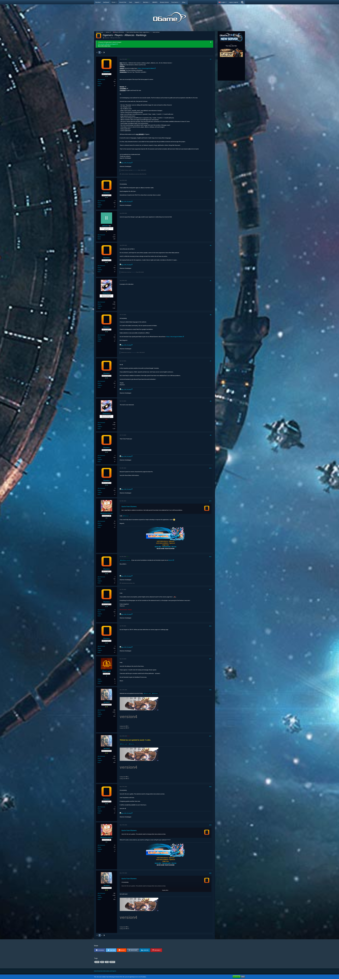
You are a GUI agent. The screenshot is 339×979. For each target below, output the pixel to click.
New (102, 962)
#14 (210, 626)
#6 (210, 314)
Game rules (158, 546)
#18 (210, 786)
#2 (210, 180)
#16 (210, 689)
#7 (210, 361)
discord (170, 560)
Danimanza (135, 170)
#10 (210, 468)
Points (99, 81)
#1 (210, 59)
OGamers (107, 37)
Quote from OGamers (129, 506)
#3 (210, 213)
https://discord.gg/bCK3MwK (146, 68)
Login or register (233, 2)
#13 (210, 589)
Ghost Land (148, 693)
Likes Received (101, 79)
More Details (236, 976)
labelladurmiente (125, 560)
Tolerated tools (166, 546)
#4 (210, 245)
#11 (210, 501)
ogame (97, 962)
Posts (99, 85)
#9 (210, 435)
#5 (210, 280)
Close (243, 976)
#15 (210, 659)
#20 (210, 873)
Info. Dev (174, 546)
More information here (104, 46)
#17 (210, 736)
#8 (210, 401)
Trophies (100, 83)
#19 (210, 825)
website (112, 962)
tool (106, 962)
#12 (210, 556)
